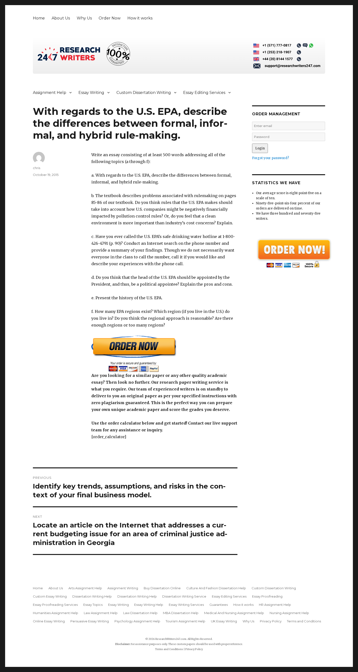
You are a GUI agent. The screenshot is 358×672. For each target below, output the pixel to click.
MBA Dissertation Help (180, 613)
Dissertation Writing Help (92, 596)
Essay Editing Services (204, 92)
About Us (61, 18)
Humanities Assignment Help (55, 613)
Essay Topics (93, 605)
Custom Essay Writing (50, 596)
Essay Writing (91, 92)
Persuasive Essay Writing (89, 621)
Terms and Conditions (304, 621)
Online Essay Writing (49, 621)
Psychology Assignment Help (137, 621)
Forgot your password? (270, 158)
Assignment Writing (122, 588)
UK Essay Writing (224, 621)
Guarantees (218, 605)
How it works (139, 18)
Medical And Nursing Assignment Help (234, 613)
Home (39, 18)
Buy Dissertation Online (162, 588)
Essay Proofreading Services (55, 605)
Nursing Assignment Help (289, 613)
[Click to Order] (164, 353)
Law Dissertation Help (140, 613)
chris (36, 168)
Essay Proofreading (267, 596)
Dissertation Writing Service (184, 596)
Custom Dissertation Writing (143, 92)
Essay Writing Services (186, 605)
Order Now (110, 18)
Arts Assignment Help (85, 588)
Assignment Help (49, 92)
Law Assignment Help (101, 613)
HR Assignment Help (275, 605)
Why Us (84, 18)
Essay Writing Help (148, 605)
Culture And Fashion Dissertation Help (216, 588)
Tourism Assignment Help (185, 621)
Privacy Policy (271, 621)
